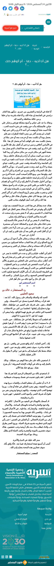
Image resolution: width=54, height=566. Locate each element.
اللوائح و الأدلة (21, 523)
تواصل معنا (46, 528)
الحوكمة (47, 523)
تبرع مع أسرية (10, 28)
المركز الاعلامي (20, 519)
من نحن (48, 519)
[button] (45, 28)
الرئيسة (48, 514)
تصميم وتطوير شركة (36, 562)
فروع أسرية (22, 514)
